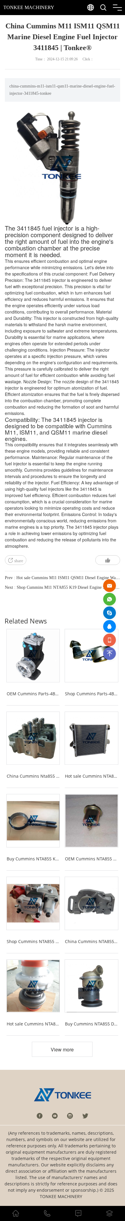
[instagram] (70, 1115)
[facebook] (39, 1115)
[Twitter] (85, 1115)
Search (115, 21)
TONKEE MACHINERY (28, 7)
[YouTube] (54, 1115)
